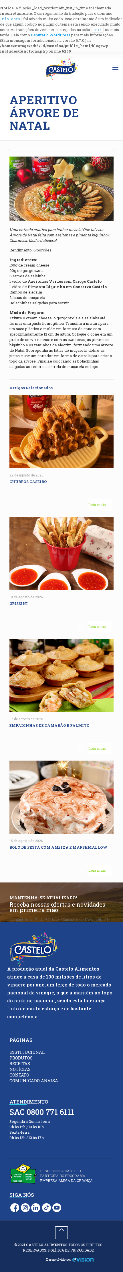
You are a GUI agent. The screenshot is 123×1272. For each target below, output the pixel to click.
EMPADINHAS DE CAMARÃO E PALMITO (49, 725)
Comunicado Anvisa (33, 1080)
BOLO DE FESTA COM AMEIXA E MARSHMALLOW (58, 847)
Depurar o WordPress (50, 35)
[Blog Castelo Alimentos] (61, 69)
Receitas (19, 1063)
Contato (19, 1075)
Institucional (27, 1052)
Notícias (20, 1069)
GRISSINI (19, 603)
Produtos (21, 1058)
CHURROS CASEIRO (28, 481)
